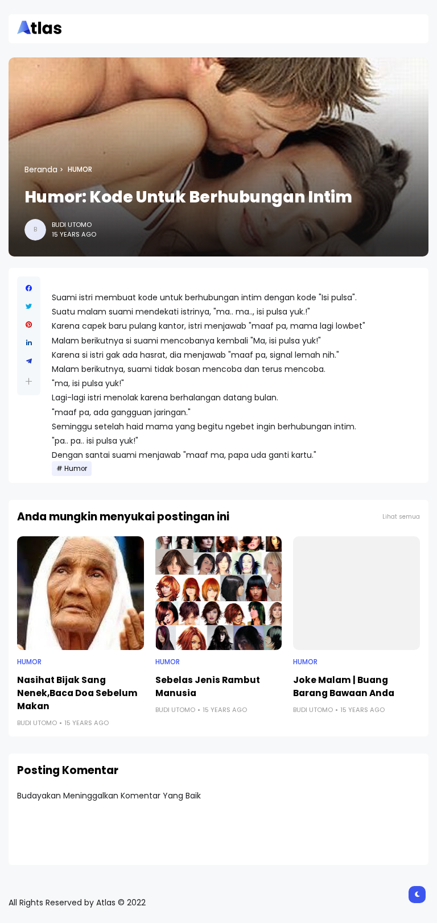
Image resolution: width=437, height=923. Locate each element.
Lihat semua (401, 516)
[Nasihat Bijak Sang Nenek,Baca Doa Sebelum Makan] (80, 593)
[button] (29, 381)
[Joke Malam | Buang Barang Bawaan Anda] (356, 593)
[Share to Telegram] (29, 361)
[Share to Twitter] (29, 306)
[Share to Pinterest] (29, 324)
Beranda (40, 169)
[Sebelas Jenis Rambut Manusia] (218, 593)
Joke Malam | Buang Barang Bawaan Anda (343, 686)
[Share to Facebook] (29, 288)
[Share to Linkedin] (29, 343)
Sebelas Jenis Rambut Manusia (207, 686)
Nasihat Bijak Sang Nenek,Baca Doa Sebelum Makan (77, 693)
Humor (80, 169)
